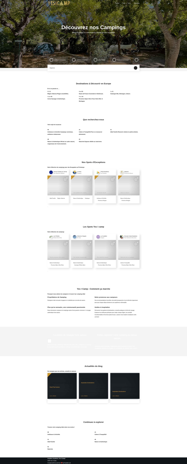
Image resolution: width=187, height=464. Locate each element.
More (129, 3)
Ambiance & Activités (101, 198)
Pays (123, 3)
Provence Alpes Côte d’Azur (57, 265)
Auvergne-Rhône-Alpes (79, 265)
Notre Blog (136, 3)
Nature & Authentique (78, 198)
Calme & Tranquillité (125, 262)
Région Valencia (61, 198)
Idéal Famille (53, 198)
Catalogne (87, 198)
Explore (117, 3)
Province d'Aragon (102, 200)
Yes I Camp (53, 460)
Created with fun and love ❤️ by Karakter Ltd (59, 462)
